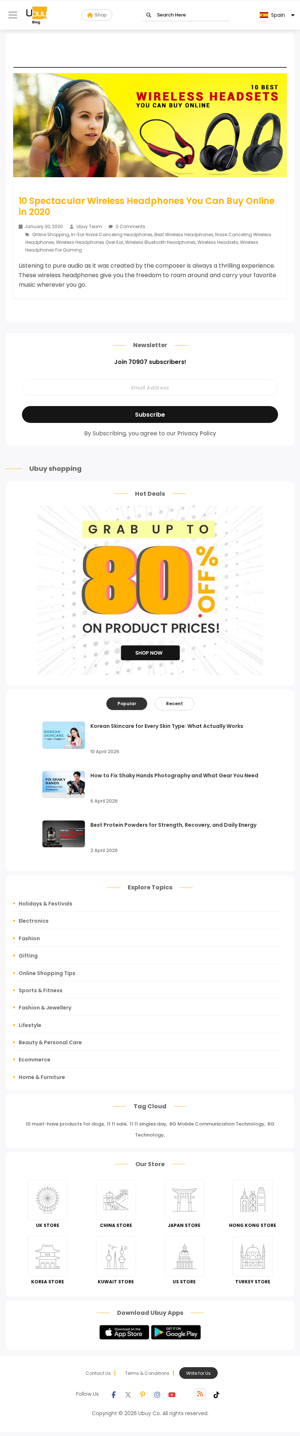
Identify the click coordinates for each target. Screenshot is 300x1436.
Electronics (34, 921)
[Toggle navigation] (12, 15)
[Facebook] (113, 1394)
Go (149, 15)
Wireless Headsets (218, 242)
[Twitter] (128, 1394)
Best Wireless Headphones (183, 234)
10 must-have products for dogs (65, 1123)
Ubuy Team (89, 226)
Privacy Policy (196, 433)
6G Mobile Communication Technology (217, 1123)
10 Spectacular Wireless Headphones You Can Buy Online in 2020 (146, 206)
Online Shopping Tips (47, 973)
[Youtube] (172, 1394)
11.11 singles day (148, 1123)
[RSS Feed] (200, 1393)
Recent (174, 703)
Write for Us (198, 1373)
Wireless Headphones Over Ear (89, 242)
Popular (126, 703)
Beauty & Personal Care (50, 1042)
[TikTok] (216, 1394)
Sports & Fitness (41, 990)
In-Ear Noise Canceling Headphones (112, 234)
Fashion (29, 938)
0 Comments (130, 226)
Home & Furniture (42, 1077)
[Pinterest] (142, 1394)
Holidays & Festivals (45, 903)
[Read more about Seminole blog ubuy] (37, 15)
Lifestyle (30, 1025)
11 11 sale (117, 1123)
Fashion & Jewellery (45, 1007)
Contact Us (98, 1373)
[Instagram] (157, 1394)
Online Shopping (50, 234)
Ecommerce (34, 1059)
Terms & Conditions (147, 1373)
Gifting (28, 955)
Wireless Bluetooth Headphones (160, 242)
